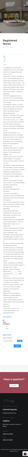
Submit (17, 345)
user (12, 47)
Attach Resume (8, 338)
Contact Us (14, 385)
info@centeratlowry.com (9, 413)
